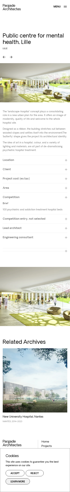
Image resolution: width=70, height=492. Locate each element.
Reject (35, 473)
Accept (15, 473)
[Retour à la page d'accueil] (12, 7)
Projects (46, 446)
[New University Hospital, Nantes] (35, 387)
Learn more (18, 482)
